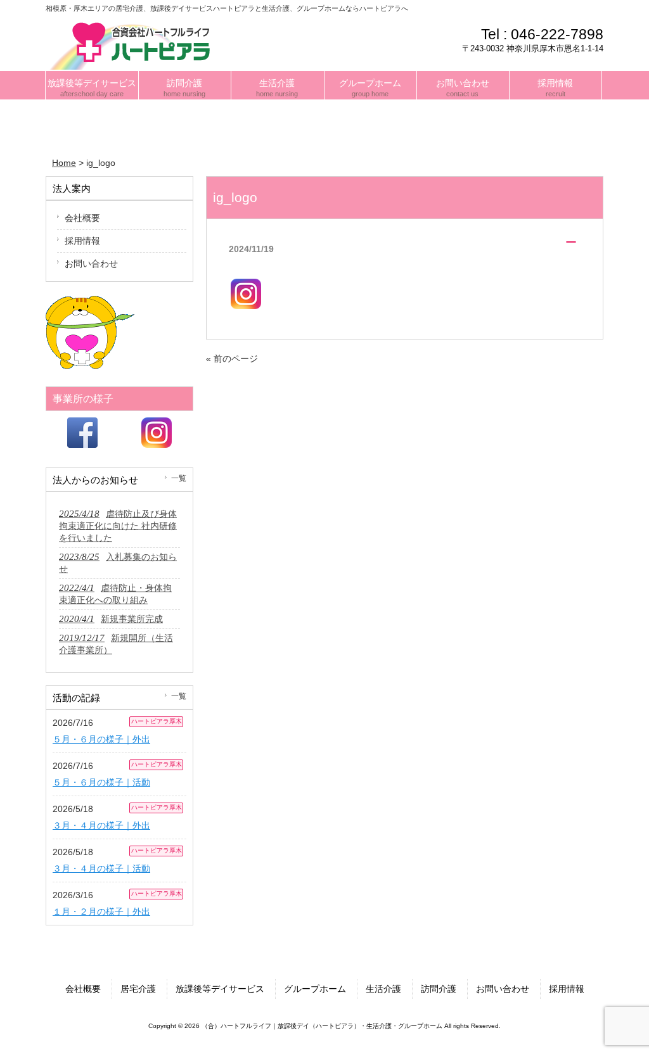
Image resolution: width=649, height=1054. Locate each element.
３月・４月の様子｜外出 (101, 825)
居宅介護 (138, 989)
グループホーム (315, 989)
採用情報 (82, 241)
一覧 (178, 478)
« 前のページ (232, 358)
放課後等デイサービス (220, 989)
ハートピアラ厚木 (156, 721)
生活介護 (383, 989)
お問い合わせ (91, 263)
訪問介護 (438, 989)
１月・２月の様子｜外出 (101, 911)
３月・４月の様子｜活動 (101, 868)
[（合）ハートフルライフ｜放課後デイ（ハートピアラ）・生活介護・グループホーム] (134, 44)
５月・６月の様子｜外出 (101, 739)
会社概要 (82, 218)
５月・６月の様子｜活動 (101, 782)
